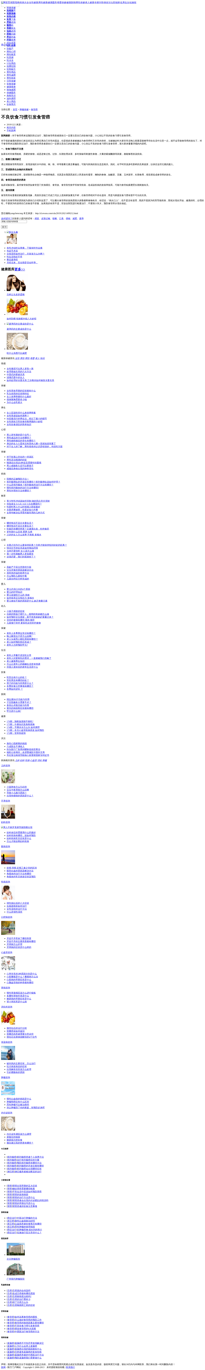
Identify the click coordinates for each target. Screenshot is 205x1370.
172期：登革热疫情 (16, 733)
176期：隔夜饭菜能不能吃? (20, 721)
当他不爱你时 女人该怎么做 (20, 551)
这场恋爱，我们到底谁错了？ (21, 557)
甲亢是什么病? (14, 711)
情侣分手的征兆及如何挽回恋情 (22, 548)
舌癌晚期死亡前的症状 (24, 1305)
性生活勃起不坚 (14, 257)
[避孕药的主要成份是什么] (20, 324)
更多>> (20, 269)
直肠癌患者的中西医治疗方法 (29, 1355)
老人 (9, 36)
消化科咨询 (6, 1007)
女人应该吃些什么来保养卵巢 (21, 413)
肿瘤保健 (24, 109)
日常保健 (11, 81)
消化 (39, 760)
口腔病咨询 (6, 917)
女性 (9, 19)
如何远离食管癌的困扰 (26, 1317)
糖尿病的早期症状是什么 (19, 999)
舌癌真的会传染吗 (21, 1290)
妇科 (22, 760)
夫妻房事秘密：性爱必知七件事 (22, 510)
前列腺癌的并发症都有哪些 (30, 1166)
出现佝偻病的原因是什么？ (20, 795)
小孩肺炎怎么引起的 (17, 787)
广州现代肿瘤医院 (16, 1279)
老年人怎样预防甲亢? (17, 645)
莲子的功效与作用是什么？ (20, 683)
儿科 (17, 760)
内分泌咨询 (6, 1113)
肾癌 (9, 1186)
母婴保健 (61, 2)
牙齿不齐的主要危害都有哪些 (21, 941)
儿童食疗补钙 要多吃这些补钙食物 (24, 623)
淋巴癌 (10, 1171)
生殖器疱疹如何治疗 (17, 906)
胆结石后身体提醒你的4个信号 (22, 1037)
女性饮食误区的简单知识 (19, 424)
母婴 (9, 28)
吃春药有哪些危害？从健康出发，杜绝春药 (28, 529)
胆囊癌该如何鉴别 (16, 1031)
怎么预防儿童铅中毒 (17, 576)
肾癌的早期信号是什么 (24, 1203)
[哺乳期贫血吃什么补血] (8, 899)
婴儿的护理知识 (14, 592)
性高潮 (10, 57)
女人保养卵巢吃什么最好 (19, 396)
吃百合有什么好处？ (17, 677)
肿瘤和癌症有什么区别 (18, 1102)
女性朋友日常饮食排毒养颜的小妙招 (24, 421)
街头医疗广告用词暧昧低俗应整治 (23, 749)
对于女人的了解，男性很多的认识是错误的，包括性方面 (34, 446)
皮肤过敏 (45, 218)
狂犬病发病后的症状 (17, 1066)
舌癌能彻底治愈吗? (22, 1296)
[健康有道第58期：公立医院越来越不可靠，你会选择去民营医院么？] (8, 969)
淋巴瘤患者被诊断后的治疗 (28, 1171)
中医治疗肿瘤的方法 (27, 1218)
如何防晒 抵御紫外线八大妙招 (21, 318)
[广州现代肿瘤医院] (16, 1274)
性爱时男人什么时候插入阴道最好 (23, 507)
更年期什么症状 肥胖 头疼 (19, 532)
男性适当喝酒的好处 (17, 460)
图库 (9, 25)
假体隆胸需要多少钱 (17, 399)
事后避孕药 (12, 259)
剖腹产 (10, 48)
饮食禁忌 (11, 104)
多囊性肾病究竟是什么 (18, 996)
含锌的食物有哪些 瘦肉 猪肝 (21, 620)
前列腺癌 (11, 1157)
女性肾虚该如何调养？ (18, 415)
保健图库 (11, 92)
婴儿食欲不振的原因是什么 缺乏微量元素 (27, 601)
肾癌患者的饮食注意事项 (25, 1206)
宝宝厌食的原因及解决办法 (20, 570)
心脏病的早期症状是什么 (19, 979)
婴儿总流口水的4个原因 (18, 589)
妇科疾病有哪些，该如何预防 (21, 835)
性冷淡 (10, 60)
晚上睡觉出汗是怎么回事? (19, 636)
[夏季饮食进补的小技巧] (8, 782)
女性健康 (33, 2)
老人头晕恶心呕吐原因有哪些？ (22, 639)
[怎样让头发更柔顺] (17, 290)
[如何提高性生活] (8, 863)
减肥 (75, 218)
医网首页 (11, 10)
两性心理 (11, 51)
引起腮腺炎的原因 (16, 1072)
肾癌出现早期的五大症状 (25, 1186)
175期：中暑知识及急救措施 (21, 724)
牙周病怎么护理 (14, 944)
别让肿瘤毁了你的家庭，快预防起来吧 (26, 1107)
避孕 (81, 218)
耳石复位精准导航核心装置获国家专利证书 (28, 755)
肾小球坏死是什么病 (17, 1001)
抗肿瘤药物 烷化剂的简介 (29, 1229)
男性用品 (11, 72)
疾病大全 (11, 16)
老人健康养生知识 (16, 661)
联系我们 (70, 1367)
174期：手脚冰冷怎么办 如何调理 (23, 727)
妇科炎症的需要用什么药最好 (21, 832)
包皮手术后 (12, 251)
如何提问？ (6, 218)
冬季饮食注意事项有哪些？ (20, 686)
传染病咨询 (6, 1042)
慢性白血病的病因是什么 (19, 1099)
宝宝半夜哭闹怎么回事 (18, 790)
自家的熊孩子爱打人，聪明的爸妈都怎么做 (28, 614)
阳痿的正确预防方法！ (18, 479)
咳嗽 (54, 218)
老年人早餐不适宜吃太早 (19, 655)
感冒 (37, 218)
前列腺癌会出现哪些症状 (29, 1169)
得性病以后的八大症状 (18, 903)
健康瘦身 (11, 87)
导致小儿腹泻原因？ (17, 793)
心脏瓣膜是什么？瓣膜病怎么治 (22, 976)
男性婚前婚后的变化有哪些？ (21, 440)
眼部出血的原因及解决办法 (20, 871)
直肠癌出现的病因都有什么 (28, 1349)
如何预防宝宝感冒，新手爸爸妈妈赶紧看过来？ (30, 617)
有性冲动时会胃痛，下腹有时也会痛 (24, 248)
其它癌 (10, 1221)
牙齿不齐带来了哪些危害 (19, 938)
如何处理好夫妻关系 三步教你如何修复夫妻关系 (30, 380)
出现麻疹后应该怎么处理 (19, 1069)
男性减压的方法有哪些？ (19, 438)
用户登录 (5, 45)
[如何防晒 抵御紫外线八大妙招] (17, 314)
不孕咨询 (5, 801)
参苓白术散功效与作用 (18, 705)
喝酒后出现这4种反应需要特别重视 (24, 463)
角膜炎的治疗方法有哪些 (19, 873)
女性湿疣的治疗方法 (17, 909)
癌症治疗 (11, 1218)
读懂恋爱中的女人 (16, 377)
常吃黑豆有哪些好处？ (18, 680)
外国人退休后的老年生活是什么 (22, 667)
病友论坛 (108, 2)
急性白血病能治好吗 (25, 1221)
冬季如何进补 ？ (15, 689)
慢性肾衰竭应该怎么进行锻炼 (21, 993)
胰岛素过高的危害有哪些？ (20, 1143)
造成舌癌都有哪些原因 (24, 1293)
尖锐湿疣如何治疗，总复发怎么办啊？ (26, 254)
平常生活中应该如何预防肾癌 (27, 1191)
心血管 (33, 760)
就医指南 (11, 13)
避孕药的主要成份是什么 (19, 329)
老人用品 (11, 101)
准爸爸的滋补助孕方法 (18, 573)
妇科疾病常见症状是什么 (19, 838)
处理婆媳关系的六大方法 (19, 371)
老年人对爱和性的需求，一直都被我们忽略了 (29, 658)
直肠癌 (10, 1343)
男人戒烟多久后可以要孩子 (20, 465)
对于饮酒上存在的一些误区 (20, 457)
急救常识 (11, 95)
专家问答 (99, 2)
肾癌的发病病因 (20, 1194)
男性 (9, 22)
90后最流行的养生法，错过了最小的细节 (27, 418)
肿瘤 (44, 760)
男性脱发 (11, 78)
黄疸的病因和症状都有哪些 (20, 708)
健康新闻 (71, 2)
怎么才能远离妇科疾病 (18, 841)
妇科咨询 (5, 822)
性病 (27, 760)
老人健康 (89, 2)
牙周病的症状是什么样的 (19, 947)
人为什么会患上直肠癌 (26, 1346)
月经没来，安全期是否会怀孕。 (22, 262)
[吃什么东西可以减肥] (17, 349)
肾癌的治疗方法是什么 (24, 1197)
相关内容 (11, 127)
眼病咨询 (5, 846)
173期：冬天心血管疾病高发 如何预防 (25, 730)
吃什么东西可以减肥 (17, 353)
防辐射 (116, 2)
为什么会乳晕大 (14, 402)
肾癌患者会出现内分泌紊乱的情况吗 (30, 1200)
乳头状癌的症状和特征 (18, 393)
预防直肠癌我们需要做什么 (28, 1358)
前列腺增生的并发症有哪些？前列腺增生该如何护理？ (33, 482)
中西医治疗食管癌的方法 (27, 1331)
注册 (13, 45)
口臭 (61, 218)
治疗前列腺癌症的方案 (28, 1160)
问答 (9, 39)
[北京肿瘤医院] (16, 1254)
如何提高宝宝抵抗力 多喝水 (20, 598)
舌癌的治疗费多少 (21, 1299)
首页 (15, 109)
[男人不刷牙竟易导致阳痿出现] (16, 827)
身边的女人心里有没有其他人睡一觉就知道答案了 (31, 443)
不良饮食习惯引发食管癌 (27, 1326)
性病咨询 (5, 882)
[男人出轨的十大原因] (8, 818)
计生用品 (11, 63)
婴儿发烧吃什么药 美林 (18, 595)
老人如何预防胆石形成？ (19, 642)
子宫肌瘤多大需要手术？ (19, 702)
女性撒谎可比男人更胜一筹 (20, 368)
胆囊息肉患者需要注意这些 (20, 1034)
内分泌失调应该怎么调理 (19, 1134)
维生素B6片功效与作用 (18, 699)
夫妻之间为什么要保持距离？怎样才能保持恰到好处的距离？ (37, 545)
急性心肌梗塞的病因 (17, 743)
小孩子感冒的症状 (16, 611)
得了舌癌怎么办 (20, 1302)
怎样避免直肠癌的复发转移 (28, 1352)
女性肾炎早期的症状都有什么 (21, 390)
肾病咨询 (5, 988)
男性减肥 (11, 75)
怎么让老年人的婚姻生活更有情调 (23, 664)
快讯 (9, 31)
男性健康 (42, 2)
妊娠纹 (133, 2)
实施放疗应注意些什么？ (29, 1232)
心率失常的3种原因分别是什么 (22, 974)
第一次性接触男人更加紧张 (20, 554)
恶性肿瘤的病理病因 (25, 1227)
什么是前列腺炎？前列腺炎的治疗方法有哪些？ (30, 485)
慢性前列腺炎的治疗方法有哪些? (23, 487)
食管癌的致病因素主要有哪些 (29, 1323)
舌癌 (9, 1290)
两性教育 (11, 54)
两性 (9, 34)
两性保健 (80, 2)
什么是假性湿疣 (14, 912)
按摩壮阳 (11, 66)
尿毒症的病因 (13, 1137)
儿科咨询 (5, 765)
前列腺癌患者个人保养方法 (30, 1157)
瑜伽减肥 (11, 89)
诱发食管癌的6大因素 (25, 1328)
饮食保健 (11, 84)
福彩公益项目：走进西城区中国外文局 (26, 752)
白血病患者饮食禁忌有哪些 (28, 1224)
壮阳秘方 (11, 69)
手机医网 (11, 130)
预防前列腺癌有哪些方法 (29, 1163)
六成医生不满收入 (16, 746)
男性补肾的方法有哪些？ (19, 490)
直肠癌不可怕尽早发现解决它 (29, 1343)
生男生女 (124, 2)
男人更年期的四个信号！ (19, 435)
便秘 (68, 218)
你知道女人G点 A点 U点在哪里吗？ (24, 504)
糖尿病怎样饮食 (14, 1140)
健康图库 (52, 2)
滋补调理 (11, 98)
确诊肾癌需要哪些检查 (24, 1188)
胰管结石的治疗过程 (17, 1028)
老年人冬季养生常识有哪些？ (21, 633)
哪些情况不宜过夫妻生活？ (20, 523)
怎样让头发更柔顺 (16, 294)
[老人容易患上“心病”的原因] (8, 934)
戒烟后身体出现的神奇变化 (20, 468)
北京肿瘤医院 (13, 1259)
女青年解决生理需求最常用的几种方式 (26, 512)
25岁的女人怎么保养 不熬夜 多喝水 (24, 535)
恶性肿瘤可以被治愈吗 (18, 1104)
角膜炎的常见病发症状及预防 (21, 876)
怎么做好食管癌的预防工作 (28, 1320)
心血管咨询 (6, 952)
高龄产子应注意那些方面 (19, 567)
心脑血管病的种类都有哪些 (20, 982)
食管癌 (34, 109)
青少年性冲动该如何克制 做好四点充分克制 (28, 501)
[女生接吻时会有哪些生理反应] (8, 1059)
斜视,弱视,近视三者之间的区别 (22, 868)
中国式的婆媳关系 (16, 374)
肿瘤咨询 (5, 1077)
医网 (3, 1367)
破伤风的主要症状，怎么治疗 (21, 1063)
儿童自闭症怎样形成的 (18, 579)
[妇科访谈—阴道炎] (8, 1094)
